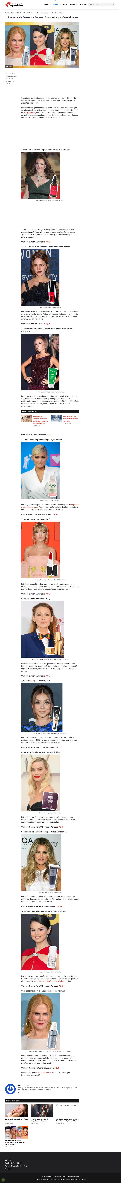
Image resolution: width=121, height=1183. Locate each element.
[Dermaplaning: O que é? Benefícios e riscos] (16, 1110)
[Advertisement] (35, 83)
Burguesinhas (29, 113)
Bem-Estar (73, 4)
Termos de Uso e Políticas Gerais (16, 1166)
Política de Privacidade (13, 1163)
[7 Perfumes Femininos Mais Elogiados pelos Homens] (42, 1110)
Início (48, 4)
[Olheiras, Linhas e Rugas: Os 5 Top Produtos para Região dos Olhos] (67, 1110)
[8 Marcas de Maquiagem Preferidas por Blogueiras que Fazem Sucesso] (16, 1132)
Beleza (55, 4)
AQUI (48, 242)
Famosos (83, 4)
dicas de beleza (44, 1073)
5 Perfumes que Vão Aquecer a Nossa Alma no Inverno (70, 418)
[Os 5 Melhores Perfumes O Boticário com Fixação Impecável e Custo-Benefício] (26, 418)
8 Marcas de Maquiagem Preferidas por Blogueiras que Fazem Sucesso (14, 1142)
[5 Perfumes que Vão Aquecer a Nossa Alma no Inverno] (56, 418)
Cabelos (63, 4)
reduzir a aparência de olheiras (51, 981)
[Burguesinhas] (14, 4)
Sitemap (8, 1169)
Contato (8, 1160)
